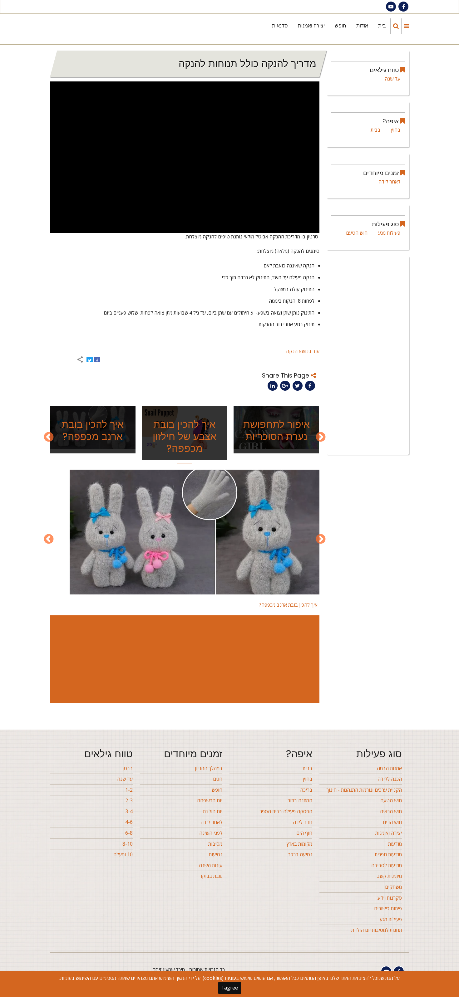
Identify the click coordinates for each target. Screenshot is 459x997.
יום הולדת (212, 811)
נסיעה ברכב (300, 854)
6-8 (129, 832)
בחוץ (395, 129)
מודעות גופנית (388, 854)
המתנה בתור (300, 800)
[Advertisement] (183, 659)
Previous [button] (320, 437)
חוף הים (304, 832)
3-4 (129, 811)
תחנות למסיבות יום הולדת (376, 929)
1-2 (129, 789)
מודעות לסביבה (386, 865)
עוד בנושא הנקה (302, 351)
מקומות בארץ (299, 843)
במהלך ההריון (208, 768)
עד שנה (392, 78)
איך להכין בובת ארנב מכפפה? (93, 430)
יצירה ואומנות (388, 832)
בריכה (306, 789)
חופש (340, 26)
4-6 (129, 822)
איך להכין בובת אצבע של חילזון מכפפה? (184, 436)
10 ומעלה (123, 854)
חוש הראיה (391, 811)
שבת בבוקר (211, 875)
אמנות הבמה (389, 768)
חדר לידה (302, 822)
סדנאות (280, 26)
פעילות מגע (389, 232)
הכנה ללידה (390, 778)
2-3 (129, 800)
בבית (375, 129)
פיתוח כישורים (388, 908)
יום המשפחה (209, 800)
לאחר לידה (389, 181)
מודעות (395, 843)
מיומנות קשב (389, 875)
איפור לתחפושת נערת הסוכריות (276, 430)
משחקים (393, 886)
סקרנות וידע (390, 897)
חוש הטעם (357, 232)
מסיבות (215, 843)
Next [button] (48, 437)
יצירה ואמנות (311, 26)
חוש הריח (392, 822)
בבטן (127, 768)
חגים (217, 778)
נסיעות (215, 854)
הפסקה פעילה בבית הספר (285, 811)
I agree (229, 987)
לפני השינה (210, 832)
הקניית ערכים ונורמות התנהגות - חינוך (364, 789)
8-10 (127, 843)
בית (382, 26)
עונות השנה (210, 865)
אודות (362, 26)
